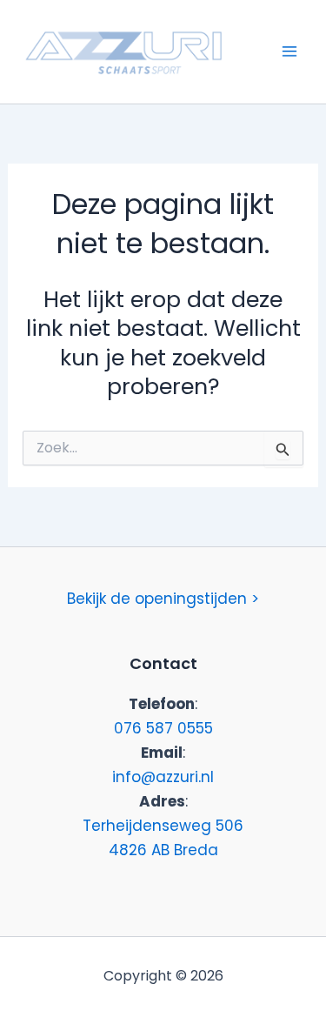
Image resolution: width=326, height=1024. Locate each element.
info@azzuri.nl (163, 776)
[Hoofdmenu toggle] (289, 51)
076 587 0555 (163, 728)
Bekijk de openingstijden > (163, 598)
